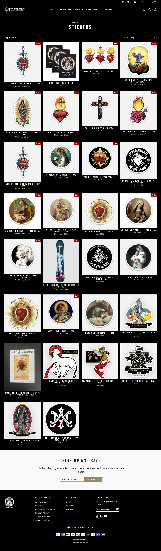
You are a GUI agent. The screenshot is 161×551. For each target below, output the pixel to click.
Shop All (107, 9)
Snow (78, 9)
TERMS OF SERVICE (43, 517)
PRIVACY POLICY (42, 513)
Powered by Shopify (80, 542)
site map (69, 509)
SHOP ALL (70, 506)
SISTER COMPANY (42, 520)
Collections (83, 22)
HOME (68, 502)
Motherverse (93, 9)
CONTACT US (40, 502)
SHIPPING (39, 506)
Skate (52, 9)
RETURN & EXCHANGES (45, 509)
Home (74, 22)
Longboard (66, 9)
